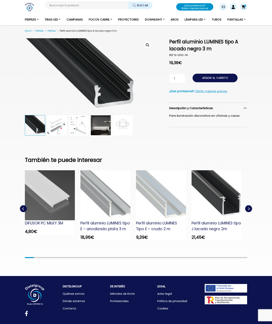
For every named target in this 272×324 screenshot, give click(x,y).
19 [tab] (189, 257)
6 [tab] (73, 257)
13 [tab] (136, 257)
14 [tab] (144, 257)
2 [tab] (38, 257)
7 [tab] (82, 257)
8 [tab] (91, 257)
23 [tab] (224, 257)
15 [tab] (153, 257)
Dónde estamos (74, 301)
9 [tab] (100, 257)
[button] (243, 7)
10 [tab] (109, 257)
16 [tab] (162, 257)
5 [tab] (65, 257)
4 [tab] (56, 257)
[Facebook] (26, 314)
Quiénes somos (73, 294)
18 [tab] (180, 257)
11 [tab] (118, 257)
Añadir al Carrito (215, 78)
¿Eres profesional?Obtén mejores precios (194, 7)
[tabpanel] (52, 202)
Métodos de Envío (122, 294)
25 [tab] (242, 257)
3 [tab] (47, 257)
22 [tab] (215, 257)
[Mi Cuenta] (233, 7)
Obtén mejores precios (211, 91)
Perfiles (39, 30)
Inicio (28, 30)
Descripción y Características (191, 108)
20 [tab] (198, 257)
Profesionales (119, 301)
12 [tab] (127, 257)
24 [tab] (233, 257)
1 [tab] (29, 257)
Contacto (69, 308)
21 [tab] (207, 257)
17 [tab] (171, 257)
